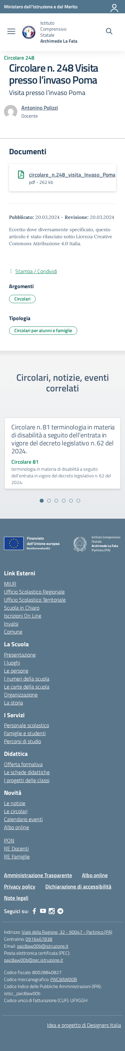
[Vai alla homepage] (28, 32)
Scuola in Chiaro (21, 608)
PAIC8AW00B (63, 979)
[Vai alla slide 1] (42, 501)
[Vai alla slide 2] (49, 501)
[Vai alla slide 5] (71, 501)
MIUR (10, 584)
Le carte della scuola (26, 687)
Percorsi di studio (22, 741)
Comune (13, 632)
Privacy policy (19, 886)
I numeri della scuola (26, 679)
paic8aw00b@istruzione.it (42, 945)
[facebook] (34, 911)
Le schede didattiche (27, 772)
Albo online (16, 827)
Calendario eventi (23, 819)
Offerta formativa (23, 764)
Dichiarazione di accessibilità (78, 886)
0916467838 (39, 938)
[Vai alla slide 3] (56, 501)
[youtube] (43, 911)
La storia (13, 703)
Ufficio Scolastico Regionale (34, 592)
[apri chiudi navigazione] (11, 32)
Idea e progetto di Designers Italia (84, 1025)
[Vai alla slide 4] (64, 501)
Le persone (16, 671)
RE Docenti (16, 848)
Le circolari (15, 811)
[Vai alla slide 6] (78, 501)
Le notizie (14, 803)
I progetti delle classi (26, 780)
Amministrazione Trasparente (38, 875)
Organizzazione (21, 695)
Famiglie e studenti (25, 733)
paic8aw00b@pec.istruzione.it (33, 959)
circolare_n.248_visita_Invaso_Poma (72, 175)
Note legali (16, 898)
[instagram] (52, 911)
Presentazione (20, 655)
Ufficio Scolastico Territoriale (35, 600)
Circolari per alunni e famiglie (43, 330)
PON (9, 840)
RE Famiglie (17, 856)
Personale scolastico (26, 725)
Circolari (22, 298)
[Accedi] (114, 6)
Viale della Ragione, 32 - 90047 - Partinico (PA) (67, 931)
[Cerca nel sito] (109, 32)
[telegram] (60, 911)
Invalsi (11, 624)
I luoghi (12, 663)
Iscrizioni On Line (22, 616)
